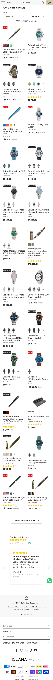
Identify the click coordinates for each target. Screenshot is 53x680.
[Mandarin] (11, 124)
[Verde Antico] (11, 454)
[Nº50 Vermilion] (7, 412)
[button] (34, 97)
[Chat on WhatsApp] (49, 582)
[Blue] (13, 84)
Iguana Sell (36, 660)
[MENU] (1, 2)
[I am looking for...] (43, 2)
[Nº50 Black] (4, 412)
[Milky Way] (33, 493)
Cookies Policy (33, 679)
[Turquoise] (34, 84)
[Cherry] (7, 124)
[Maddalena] (7, 454)
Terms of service (33, 676)
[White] (34, 165)
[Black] (7, 45)
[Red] (4, 45)
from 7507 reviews (18, 543)
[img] (28, 540)
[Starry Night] (7, 493)
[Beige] (29, 165)
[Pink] (13, 204)
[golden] (29, 84)
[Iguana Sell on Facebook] (17, 650)
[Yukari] (33, 412)
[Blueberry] (4, 124)
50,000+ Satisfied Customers (26, 603)
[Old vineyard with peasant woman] (11, 493)
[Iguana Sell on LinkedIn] (26, 650)
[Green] (11, 45)
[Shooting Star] (29, 493)
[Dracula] (33, 244)
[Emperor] (29, 412)
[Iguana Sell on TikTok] (31, 650)
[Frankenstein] (29, 244)
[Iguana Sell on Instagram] (22, 650)
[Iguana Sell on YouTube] (36, 650)
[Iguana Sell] (26, 2)
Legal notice (20, 676)
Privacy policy (19, 679)
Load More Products (26, 520)
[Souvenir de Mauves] (4, 493)
